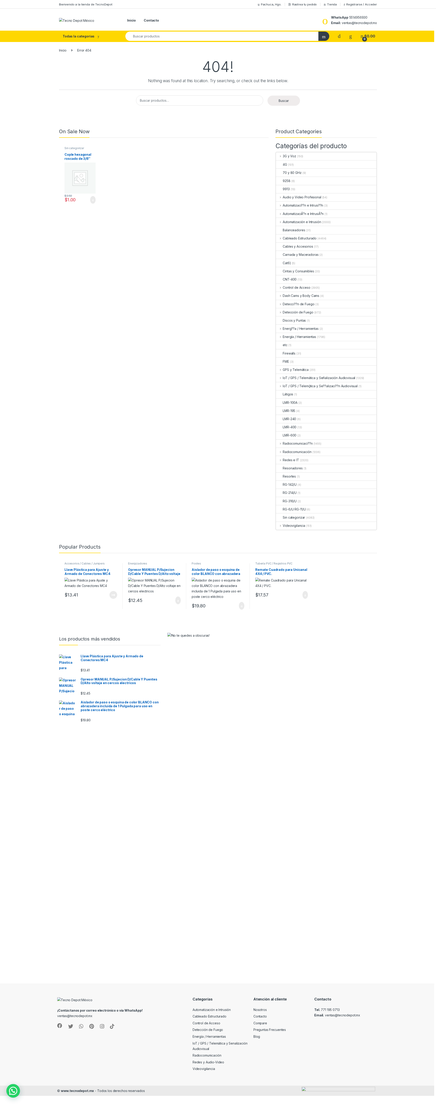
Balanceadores (294, 230)
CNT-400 (290, 279)
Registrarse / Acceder (361, 4)
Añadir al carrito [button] (91, 200)
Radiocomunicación (297, 452)
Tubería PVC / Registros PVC (273, 563)
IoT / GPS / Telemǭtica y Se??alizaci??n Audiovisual (320, 386)
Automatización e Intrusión (302, 222)
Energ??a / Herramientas (301, 328)
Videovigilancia (294, 525)
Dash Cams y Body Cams (301, 296)
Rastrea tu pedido (304, 4)
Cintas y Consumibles (298, 271)
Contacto (151, 20)
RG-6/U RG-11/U (294, 509)
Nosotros (260, 1010)
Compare (260, 1023)
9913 (286, 189)
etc (285, 345)
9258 (286, 181)
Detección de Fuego (298, 312)
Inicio (131, 20)
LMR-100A (290, 402)
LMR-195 (289, 411)
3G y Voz (289, 156)
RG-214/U (290, 493)
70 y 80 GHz (292, 173)
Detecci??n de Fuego (298, 304)
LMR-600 (289, 435)
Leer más (113, 595)
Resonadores (292, 468)
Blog (256, 1036)
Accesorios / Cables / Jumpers (84, 563)
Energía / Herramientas (299, 337)
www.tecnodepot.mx (77, 1091)
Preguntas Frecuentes (269, 1030)
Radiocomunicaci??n (297, 443)
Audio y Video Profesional (302, 197)
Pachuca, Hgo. (271, 4)
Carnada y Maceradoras (300, 254)
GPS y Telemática (296, 370)
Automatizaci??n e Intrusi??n (303, 205)
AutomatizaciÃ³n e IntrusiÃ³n (303, 214)
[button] (13, 1091)
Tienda (332, 4)
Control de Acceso (296, 287)
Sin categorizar (74, 148)
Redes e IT (291, 460)
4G (285, 164)
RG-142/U (290, 484)
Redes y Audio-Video (208, 1062)
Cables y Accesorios (298, 246)
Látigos (288, 394)
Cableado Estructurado (300, 238)
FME (286, 361)
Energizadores (137, 563)
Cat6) (287, 263)
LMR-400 (289, 427)
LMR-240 (289, 419)
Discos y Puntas (294, 320)
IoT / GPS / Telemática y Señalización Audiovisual (319, 378)
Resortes (289, 476)
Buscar (284, 101)
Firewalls (289, 353)
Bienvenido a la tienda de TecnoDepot (85, 4)
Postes (196, 563)
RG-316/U (290, 501)
